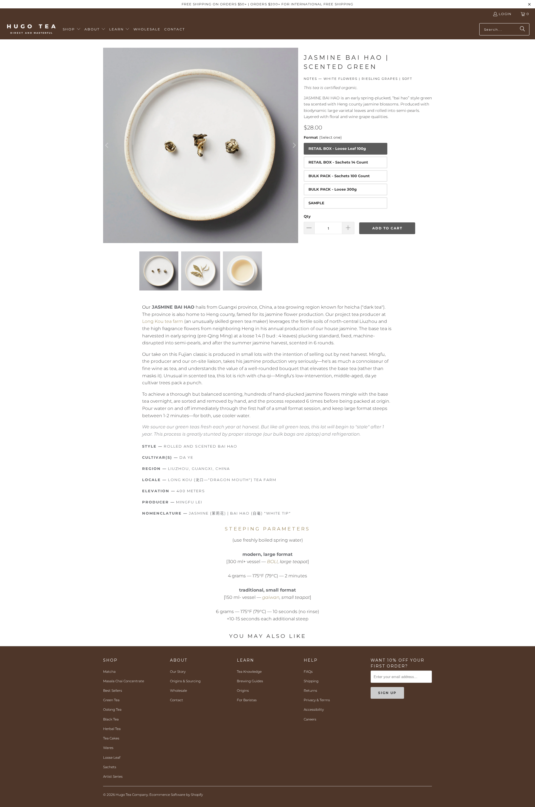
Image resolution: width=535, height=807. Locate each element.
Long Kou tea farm (162, 321)
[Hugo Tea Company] (31, 29)
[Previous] (107, 145)
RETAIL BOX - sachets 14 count (338, 162)
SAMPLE (316, 203)
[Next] (294, 145)
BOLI (272, 561)
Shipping (311, 681)
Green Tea (111, 700)
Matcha (109, 671)
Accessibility (314, 709)
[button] (72, 29)
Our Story (178, 671)
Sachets (109, 767)
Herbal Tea (112, 729)
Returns (310, 690)
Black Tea (111, 719)
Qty (307, 216)
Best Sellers (112, 690)
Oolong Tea (112, 709)
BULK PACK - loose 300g (332, 189)
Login (505, 14)
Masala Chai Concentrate (123, 681)
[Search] (522, 29)
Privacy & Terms (317, 700)
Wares (108, 748)
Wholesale (178, 690)
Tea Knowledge (249, 671)
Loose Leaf (111, 757)
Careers (310, 719)
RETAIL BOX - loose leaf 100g (337, 148)
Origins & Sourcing (185, 681)
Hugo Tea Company (132, 794)
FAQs (308, 671)
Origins (243, 690)
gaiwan (270, 597)
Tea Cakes (111, 738)
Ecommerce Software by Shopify (176, 794)
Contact (176, 700)
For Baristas (247, 700)
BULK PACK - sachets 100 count (339, 176)
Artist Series (113, 776)
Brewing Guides (250, 681)
